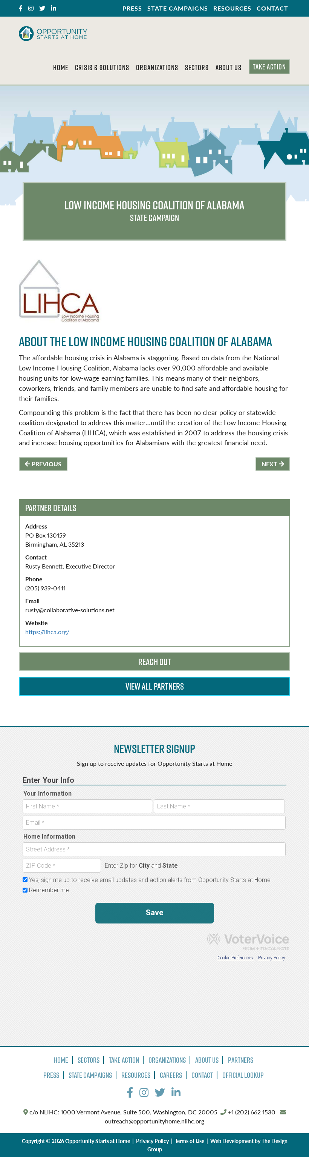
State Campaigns (177, 8)
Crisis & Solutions (102, 67)
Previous (45, 463)
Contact (272, 8)
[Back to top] (288, 1136)
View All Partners (154, 686)
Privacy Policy (152, 1141)
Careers (171, 1075)
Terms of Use (189, 1141)
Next (270, 463)
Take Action (269, 67)
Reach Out (154, 661)
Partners (240, 1060)
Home (60, 67)
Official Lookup (243, 1075)
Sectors (197, 67)
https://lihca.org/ (47, 631)
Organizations (157, 67)
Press (132, 8)
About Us (229, 67)
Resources (232, 8)
